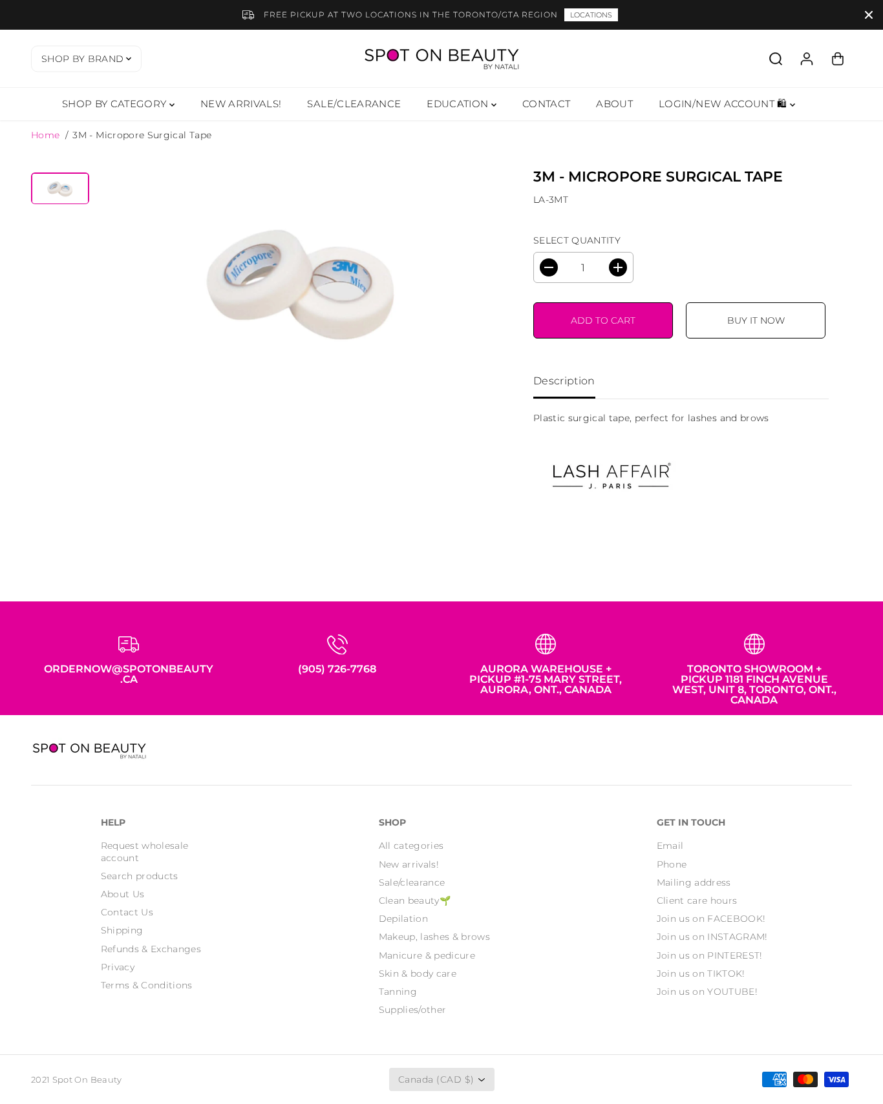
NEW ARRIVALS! (241, 104)
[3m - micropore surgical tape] (302, 281)
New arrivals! (409, 864)
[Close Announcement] (869, 15)
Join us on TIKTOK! (701, 973)
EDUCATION (459, 104)
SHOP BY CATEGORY (115, 104)
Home (45, 135)
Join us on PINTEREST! (710, 955)
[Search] (775, 59)
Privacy (117, 967)
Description (564, 381)
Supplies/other (413, 1009)
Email (670, 845)
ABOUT (614, 104)
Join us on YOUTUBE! (707, 991)
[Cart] (838, 59)
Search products (139, 876)
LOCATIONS (591, 14)
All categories (411, 845)
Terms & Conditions (147, 985)
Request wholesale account (145, 851)
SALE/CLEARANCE (354, 104)
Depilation (404, 918)
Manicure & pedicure (427, 955)
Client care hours (697, 900)
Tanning (398, 991)
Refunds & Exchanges (151, 949)
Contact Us (127, 912)
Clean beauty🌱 (415, 900)
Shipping (122, 930)
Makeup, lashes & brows (435, 937)
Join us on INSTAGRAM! (712, 937)
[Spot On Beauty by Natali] (441, 58)
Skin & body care (418, 973)
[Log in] (807, 59)
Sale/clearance (412, 882)
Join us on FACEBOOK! (711, 918)
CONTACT (546, 104)
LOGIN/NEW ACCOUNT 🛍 (724, 104)
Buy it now (756, 320)
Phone (672, 864)
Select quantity (577, 240)
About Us (123, 894)
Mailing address (694, 882)
